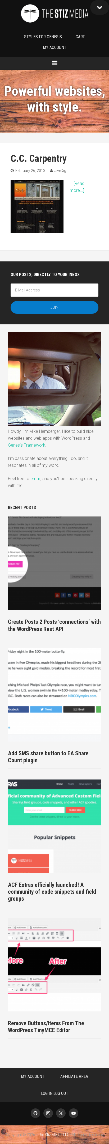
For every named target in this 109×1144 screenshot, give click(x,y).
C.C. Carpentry (39, 158)
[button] (99, 7)
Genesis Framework (26, 445)
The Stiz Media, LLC (54, 14)
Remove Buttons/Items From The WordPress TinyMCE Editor (46, 1026)
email (35, 478)
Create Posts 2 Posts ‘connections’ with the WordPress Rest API (54, 625)
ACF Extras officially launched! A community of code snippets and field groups (52, 892)
